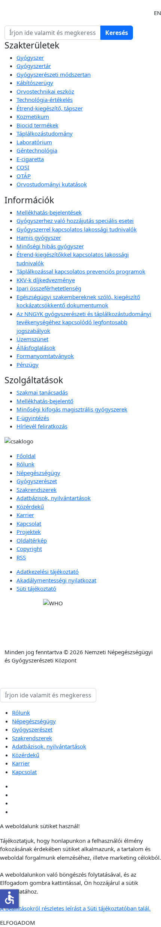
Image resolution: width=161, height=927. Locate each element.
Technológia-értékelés (44, 99)
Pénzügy (27, 364)
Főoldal (26, 456)
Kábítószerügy (34, 82)
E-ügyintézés (32, 418)
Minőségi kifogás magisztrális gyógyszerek (71, 409)
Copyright (29, 548)
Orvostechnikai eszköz (45, 91)
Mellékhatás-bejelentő (44, 401)
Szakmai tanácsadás (42, 392)
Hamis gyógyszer (38, 237)
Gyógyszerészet (36, 481)
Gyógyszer (30, 57)
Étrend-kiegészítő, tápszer (49, 108)
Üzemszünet (32, 339)
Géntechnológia (36, 150)
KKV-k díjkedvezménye (45, 280)
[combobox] (52, 33)
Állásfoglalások (35, 347)
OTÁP (23, 176)
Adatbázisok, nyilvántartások (53, 498)
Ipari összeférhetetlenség (48, 288)
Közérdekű (30, 506)
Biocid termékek (37, 125)
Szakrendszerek (36, 489)
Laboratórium (34, 142)
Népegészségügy (38, 472)
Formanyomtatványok (45, 356)
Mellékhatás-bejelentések (49, 212)
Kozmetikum (32, 116)
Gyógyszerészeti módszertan (53, 74)
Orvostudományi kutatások (51, 184)
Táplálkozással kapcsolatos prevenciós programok (80, 271)
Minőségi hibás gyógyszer (50, 246)
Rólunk (25, 464)
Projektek (28, 531)
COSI (22, 167)
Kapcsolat (28, 523)
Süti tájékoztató (36, 588)
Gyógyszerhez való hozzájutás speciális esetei (75, 220)
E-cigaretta (30, 159)
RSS (21, 557)
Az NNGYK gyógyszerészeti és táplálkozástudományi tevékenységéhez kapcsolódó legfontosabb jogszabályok (83, 322)
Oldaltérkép (31, 540)
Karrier (25, 515)
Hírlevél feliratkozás (41, 426)
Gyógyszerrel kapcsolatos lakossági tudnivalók (76, 229)
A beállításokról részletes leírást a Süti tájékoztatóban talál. (75, 908)
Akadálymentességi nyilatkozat (56, 580)
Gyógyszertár (33, 66)
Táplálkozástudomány (44, 133)
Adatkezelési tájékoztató (47, 571)
